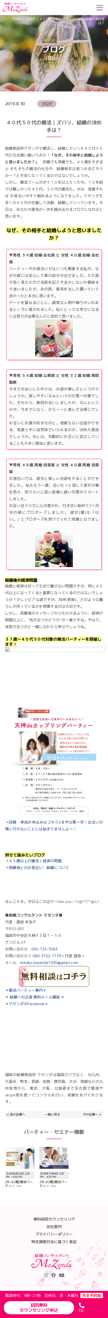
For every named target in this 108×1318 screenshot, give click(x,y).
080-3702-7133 (47, 955)
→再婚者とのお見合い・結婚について (37, 867)
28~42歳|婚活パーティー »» (19, 1180)
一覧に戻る (52, 1115)
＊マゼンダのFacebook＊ (26, 1003)
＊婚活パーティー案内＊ (25, 990)
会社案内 (54, 1226)
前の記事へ (17, 1114)
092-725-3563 (44, 949)
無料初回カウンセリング (54, 1219)
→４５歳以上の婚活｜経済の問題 (33, 861)
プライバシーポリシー (54, 1234)
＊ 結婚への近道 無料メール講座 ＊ (35, 997)
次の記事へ (90, 1114)
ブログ (30, 19)
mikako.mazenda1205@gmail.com (49, 962)
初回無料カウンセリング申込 (39, 1307)
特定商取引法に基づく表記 (54, 1241)
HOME (16, 19)
